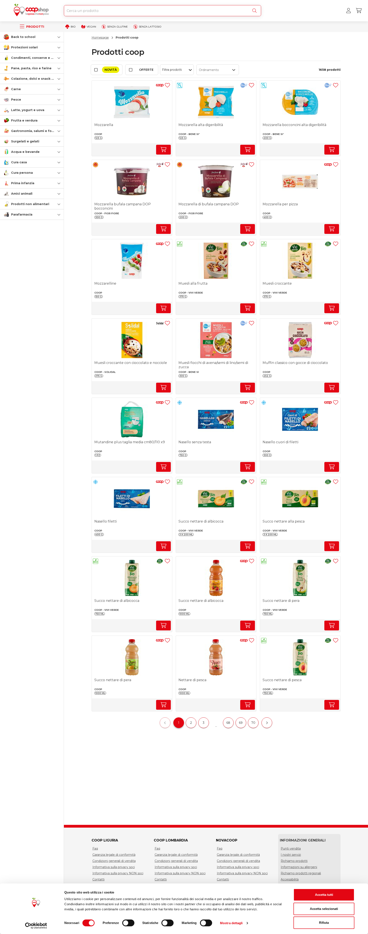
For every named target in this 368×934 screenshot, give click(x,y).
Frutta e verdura (24, 120)
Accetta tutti (324, 894)
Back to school (23, 37)
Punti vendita (291, 848)
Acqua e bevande (25, 152)
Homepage (100, 37)
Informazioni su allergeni (299, 867)
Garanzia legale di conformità (113, 855)
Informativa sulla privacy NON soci (117, 873)
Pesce (16, 99)
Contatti (98, 879)
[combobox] (162, 10)
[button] (32, 37)
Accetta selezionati (324, 909)
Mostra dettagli (231, 923)
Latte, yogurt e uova (27, 110)
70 (253, 723)
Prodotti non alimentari (30, 204)
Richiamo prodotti (294, 861)
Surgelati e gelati (25, 141)
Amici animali (21, 193)
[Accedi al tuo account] (348, 10)
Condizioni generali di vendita (114, 861)
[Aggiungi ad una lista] (167, 85)
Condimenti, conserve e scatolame (39, 58)
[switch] (128, 923)
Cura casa (19, 162)
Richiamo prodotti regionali (301, 873)
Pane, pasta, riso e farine (31, 68)
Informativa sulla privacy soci (113, 867)
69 (241, 723)
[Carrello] (359, 10)
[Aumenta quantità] (163, 149)
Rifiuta (324, 922)
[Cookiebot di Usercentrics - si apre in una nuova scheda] (36, 925)
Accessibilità (290, 879)
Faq (95, 848)
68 (228, 723)
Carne (16, 89)
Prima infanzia (22, 183)
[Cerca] (255, 11)
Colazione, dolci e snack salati (35, 79)
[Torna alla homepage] (32, 11)
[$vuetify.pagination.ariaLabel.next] (267, 722)
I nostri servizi (291, 855)
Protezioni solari (24, 47)
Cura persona (22, 173)
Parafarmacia (21, 214)
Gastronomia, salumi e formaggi (37, 131)
